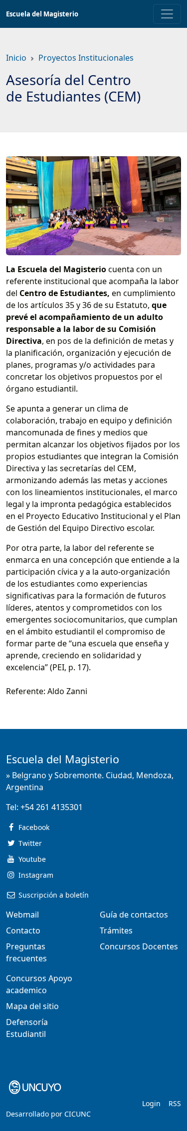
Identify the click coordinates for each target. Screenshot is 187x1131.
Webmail (22, 914)
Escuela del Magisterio (42, 13)
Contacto (23, 930)
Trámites (116, 930)
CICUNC (77, 1114)
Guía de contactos (134, 914)
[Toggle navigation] (167, 14)
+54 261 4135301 (51, 807)
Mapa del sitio (32, 1006)
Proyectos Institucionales (86, 57)
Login (151, 1103)
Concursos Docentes (139, 946)
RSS (175, 1103)
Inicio (16, 57)
